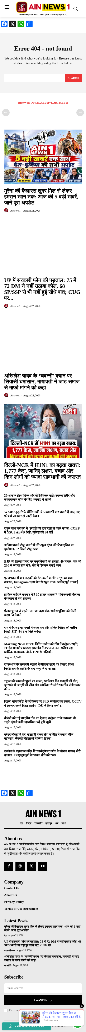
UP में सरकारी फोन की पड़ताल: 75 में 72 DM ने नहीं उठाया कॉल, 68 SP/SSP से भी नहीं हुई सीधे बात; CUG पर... (42, 289)
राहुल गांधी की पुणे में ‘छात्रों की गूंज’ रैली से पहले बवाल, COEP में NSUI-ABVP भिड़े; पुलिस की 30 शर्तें (42, 530)
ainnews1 (15, 210)
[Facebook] (8, 866)
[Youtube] (42, 866)
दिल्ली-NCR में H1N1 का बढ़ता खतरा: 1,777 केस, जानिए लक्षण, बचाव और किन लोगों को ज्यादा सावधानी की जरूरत (42, 471)
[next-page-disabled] (80, 112)
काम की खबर (9, 950)
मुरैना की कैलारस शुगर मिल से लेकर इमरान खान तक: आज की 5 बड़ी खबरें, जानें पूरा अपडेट (41, 197)
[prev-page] (6, 112)
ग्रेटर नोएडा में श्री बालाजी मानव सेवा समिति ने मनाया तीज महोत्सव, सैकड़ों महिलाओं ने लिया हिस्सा (38, 736)
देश (5, 935)
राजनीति (7, 965)
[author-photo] (7, 210)
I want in (40, 1000)
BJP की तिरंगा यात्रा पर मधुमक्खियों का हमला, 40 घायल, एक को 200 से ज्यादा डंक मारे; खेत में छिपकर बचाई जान (42, 563)
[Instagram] (20, 866)
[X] (31, 866)
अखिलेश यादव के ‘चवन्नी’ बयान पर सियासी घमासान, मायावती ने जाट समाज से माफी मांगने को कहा (42, 382)
